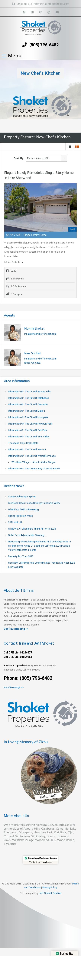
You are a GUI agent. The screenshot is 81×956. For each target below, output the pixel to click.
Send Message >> (14, 687)
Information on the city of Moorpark (28, 417)
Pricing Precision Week (20, 515)
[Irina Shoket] (12, 357)
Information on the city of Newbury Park (30, 423)
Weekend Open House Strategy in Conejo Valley (34, 503)
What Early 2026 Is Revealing (23, 509)
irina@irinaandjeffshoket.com (40, 333)
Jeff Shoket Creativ (49, 893)
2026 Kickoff (15, 522)
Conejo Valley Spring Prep (22, 496)
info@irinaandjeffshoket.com (51, 3)
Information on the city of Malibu (26, 410)
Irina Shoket (32, 353)
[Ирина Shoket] (12, 332)
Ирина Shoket (34, 328)
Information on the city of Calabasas (28, 398)
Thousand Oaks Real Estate (23, 443)
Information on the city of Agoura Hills (29, 391)
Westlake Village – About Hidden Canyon (33, 462)
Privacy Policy (49, 887)
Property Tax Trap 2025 (20, 556)
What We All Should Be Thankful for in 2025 (32, 528)
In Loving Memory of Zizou (26, 742)
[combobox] (46, 158)
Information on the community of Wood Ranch (34, 468)
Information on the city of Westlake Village (32, 455)
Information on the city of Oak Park (27, 430)
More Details (12, 262)
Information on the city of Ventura (27, 449)
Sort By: (19, 158)
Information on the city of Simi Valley (28, 436)
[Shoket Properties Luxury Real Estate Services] (40, 29)
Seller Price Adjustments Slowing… (27, 535)
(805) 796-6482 (44, 45)
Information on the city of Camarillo (28, 404)
